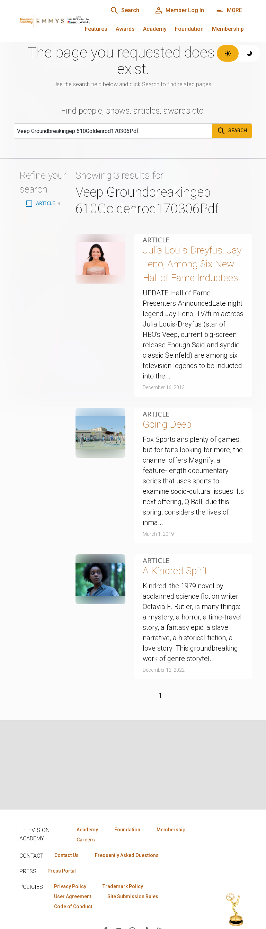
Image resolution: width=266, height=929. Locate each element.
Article (156, 239)
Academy (155, 29)
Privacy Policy (70, 886)
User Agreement (72, 896)
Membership (228, 29)
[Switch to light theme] (228, 53)
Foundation (189, 29)
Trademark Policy (123, 886)
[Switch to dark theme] (249, 53)
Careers (86, 839)
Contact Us (66, 855)
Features (96, 29)
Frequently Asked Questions (127, 855)
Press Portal (61, 871)
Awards (125, 29)
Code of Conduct (73, 906)
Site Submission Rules (132, 896)
